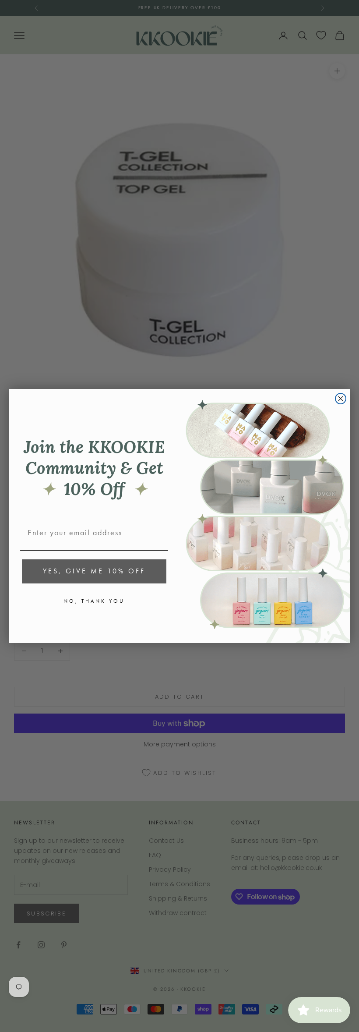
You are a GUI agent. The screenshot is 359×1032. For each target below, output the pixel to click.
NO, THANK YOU (94, 601)
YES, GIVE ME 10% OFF (94, 571)
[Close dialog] (340, 398)
